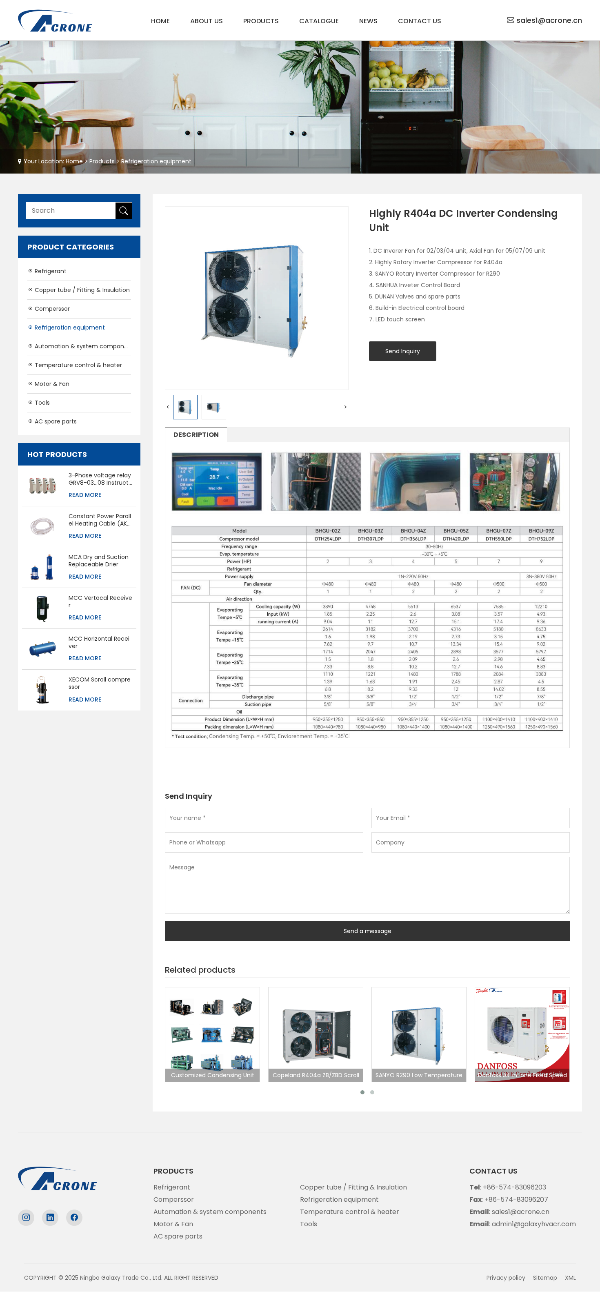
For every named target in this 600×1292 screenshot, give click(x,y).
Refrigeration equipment (156, 161)
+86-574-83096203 (514, 1187)
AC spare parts (55, 421)
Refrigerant (50, 271)
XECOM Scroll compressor (100, 683)
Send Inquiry (402, 351)
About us (206, 21)
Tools (41, 403)
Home (160, 21)
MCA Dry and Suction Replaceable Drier (99, 560)
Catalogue (319, 21)
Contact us (419, 21)
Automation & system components (82, 346)
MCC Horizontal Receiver (99, 642)
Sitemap (545, 1278)
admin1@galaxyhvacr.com (534, 1224)
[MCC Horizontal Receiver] (42, 648)
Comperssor (51, 309)
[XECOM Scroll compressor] (42, 689)
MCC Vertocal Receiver (100, 601)
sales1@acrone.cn (549, 20)
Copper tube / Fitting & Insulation (81, 290)
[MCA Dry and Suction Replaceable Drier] (42, 566)
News (368, 21)
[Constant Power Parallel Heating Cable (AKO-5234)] (42, 525)
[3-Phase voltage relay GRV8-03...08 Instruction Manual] (42, 485)
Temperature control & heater (77, 365)
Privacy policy (506, 1278)
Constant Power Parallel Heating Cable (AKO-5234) (100, 519)
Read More (85, 495)
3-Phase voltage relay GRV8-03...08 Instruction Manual (100, 479)
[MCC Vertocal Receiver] (42, 607)
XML (570, 1278)
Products (261, 21)
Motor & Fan (51, 384)
